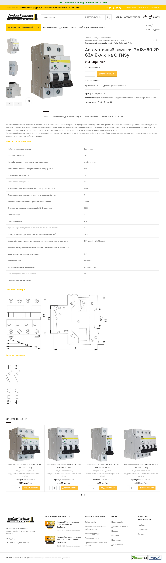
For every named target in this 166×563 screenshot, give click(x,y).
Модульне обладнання (103, 38)
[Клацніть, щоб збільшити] (29, 101)
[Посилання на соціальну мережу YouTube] (117, 7)
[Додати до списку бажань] (41, 442)
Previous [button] (9, 104)
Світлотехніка (90, 522)
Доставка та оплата (119, 526)
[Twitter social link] (110, 7)
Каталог (141, 534)
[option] (14, 46)
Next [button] (18, 104)
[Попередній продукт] (154, 40)
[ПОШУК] (109, 17)
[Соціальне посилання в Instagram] (113, 7)
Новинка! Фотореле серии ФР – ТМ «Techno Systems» (68, 524)
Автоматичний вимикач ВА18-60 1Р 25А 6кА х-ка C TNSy (102, 466)
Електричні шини (92, 538)
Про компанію (117, 522)
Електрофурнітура (93, 533)
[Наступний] (159, 40)
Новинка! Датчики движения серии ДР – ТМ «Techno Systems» (69, 540)
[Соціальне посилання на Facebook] (107, 7)
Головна (88, 38)
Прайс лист (142, 525)
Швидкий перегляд (41, 436)
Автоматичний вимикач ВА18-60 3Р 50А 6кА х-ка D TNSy (64, 466)
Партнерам (116, 540)
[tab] (46, 115)
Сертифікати (143, 529)
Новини (114, 531)
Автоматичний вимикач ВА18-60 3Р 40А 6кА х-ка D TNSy (25, 466)
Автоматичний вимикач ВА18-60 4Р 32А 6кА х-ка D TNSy (141, 466)
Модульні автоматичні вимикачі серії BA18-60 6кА (105, 40)
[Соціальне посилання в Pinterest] (120, 7)
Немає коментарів (73, 531)
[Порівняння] (41, 431)
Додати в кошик (106, 74)
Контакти (115, 535)
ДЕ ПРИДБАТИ (154, 29)
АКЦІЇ (150, 25)
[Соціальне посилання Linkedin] (107, 102)
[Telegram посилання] (111, 102)
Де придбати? (117, 544)
